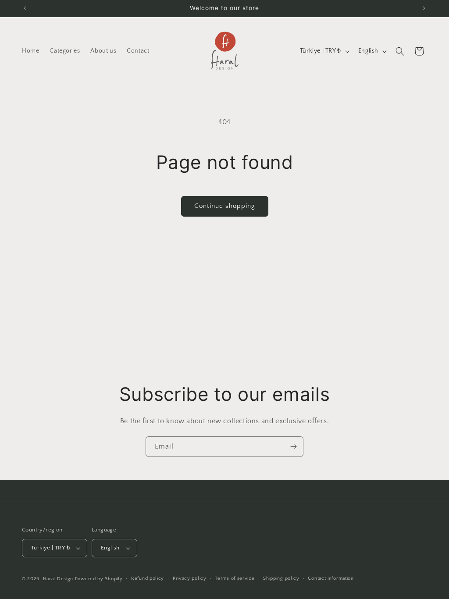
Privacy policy (190, 578)
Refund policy (147, 578)
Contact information (330, 578)
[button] (400, 51)
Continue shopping (224, 206)
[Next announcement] (424, 8)
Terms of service (234, 578)
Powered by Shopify (99, 578)
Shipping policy (281, 578)
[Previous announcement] (25, 8)
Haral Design (58, 578)
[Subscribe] (293, 446)
